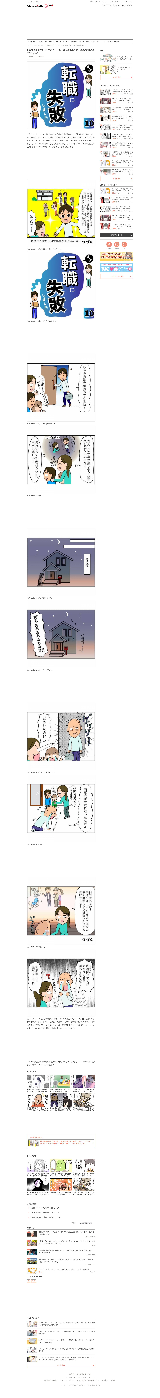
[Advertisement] (80, 23)
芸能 (87, 41)
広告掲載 (113, 1380)
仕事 (40, 41)
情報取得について (94, 1380)
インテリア (57, 41)
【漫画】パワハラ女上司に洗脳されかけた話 (45, 1217)
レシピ (101, 1)
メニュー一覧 (129, 1)
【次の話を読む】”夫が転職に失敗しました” (45, 1212)
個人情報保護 (81, 1380)
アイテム (66, 41)
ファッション (95, 41)
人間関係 (74, 41)
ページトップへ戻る (117, 276)
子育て (91, 1)
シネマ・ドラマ (107, 41)
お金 (45, 41)
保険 (50, 41)
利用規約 (55, 1380)
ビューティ (106, 1)
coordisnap (40, 56)
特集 (101, 50)
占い (116, 1)
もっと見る (61, 1365)
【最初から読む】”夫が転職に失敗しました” (45, 1208)
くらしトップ (32, 41)
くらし (96, 1)
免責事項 (105, 1380)
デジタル (117, 41)
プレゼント (122, 1)
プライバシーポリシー (67, 1380)
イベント (81, 41)
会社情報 (47, 1380)
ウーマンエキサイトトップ (111, 5)
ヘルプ (94, 1377)
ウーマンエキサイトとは (71, 1377)
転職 (33, 1281)
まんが (112, 1)
